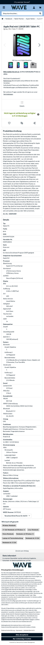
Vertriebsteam (8, 94)
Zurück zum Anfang (22, 551)
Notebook (8, 19)
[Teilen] (34, 123)
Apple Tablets (30, 19)
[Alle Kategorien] (4, 7)
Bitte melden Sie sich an (11, 72)
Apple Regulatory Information (13, 488)
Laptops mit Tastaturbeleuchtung (13, 538)
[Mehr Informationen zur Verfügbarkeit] (38, 114)
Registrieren (7, 81)
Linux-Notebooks (33, 530)
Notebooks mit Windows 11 (25, 534)
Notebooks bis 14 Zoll (32, 538)
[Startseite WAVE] (19, 7)
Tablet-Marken (19, 19)
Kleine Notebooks (8, 534)
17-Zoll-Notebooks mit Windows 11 (14, 530)
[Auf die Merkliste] (9, 123)
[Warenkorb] (40, 7)
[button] (5, 45)
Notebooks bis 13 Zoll (9, 542)
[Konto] (34, 7)
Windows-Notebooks (9, 525)
